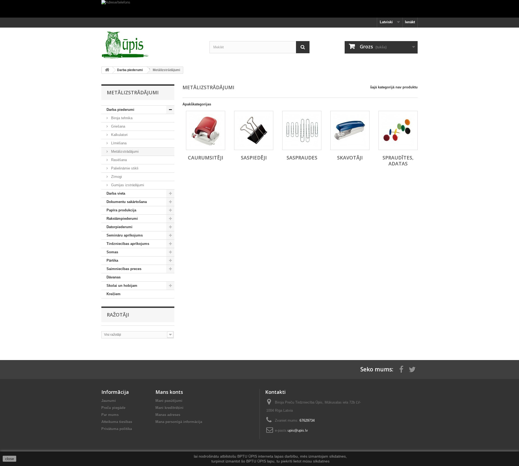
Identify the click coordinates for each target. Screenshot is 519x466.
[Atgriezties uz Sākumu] (107, 70)
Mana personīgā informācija (178, 422)
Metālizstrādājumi (124, 151)
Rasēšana (118, 160)
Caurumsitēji (205, 157)
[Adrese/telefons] (259, 9)
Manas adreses (167, 415)
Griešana (117, 126)
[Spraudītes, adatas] (398, 130)
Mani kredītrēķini (169, 408)
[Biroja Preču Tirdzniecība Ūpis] (151, 45)
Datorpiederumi (119, 227)
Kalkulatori (119, 135)
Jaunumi (108, 401)
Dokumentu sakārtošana (127, 202)
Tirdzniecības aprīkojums (128, 244)
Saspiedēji (254, 157)
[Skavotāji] (350, 130)
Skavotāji (350, 157)
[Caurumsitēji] (205, 130)
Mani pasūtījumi (168, 401)
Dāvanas (114, 277)
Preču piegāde (113, 408)
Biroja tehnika (121, 118)
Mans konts (169, 392)
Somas (112, 252)
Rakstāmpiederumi (122, 219)
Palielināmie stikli (124, 168)
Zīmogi (116, 177)
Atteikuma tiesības (116, 422)
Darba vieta (116, 193)
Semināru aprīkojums (125, 235)
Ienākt (410, 22)
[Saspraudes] (301, 130)
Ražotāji (118, 314)
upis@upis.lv (298, 430)
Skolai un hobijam (122, 286)
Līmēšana (118, 143)
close (9, 459)
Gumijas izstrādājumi (127, 185)
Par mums (110, 415)
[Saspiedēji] (253, 130)
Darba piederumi (120, 110)
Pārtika (112, 260)
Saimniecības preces (124, 269)
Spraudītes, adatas (398, 160)
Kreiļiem (114, 294)
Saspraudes (302, 157)
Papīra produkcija (121, 210)
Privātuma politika (116, 429)
